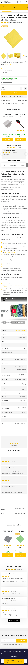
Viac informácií (8, 64)
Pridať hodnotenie (14, 450)
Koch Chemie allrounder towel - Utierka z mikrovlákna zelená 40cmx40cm (20, 530)
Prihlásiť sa (22, 640)
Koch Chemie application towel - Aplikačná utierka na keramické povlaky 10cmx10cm (8, 115)
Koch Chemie (24, 100)
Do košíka (14, 92)
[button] (7, 136)
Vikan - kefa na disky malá (20, 115)
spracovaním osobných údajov (15, 644)
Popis (4, 165)
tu (1, 653)
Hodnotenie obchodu (14, 566)
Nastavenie (14, 656)
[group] (7, 127)
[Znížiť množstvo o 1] (21, 88)
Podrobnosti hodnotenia (19, 22)
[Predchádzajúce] (2, 154)
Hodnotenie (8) (12, 165)
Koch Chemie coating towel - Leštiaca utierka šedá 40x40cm (7, 530)
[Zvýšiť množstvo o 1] (25, 88)
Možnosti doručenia (7, 82)
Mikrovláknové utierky (20, 330)
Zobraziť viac (14, 160)
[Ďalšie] (26, 154)
